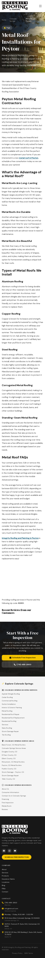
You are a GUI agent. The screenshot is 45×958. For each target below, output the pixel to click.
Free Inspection (8, 803)
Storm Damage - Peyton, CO (13, 772)
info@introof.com (11, 909)
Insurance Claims (8, 879)
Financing (5, 799)
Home (4, 20)
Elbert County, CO (9, 758)
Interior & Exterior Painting (12, 708)
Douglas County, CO (9, 752)
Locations (5, 882)
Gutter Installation (9, 704)
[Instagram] (9, 851)
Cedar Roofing (7, 697)
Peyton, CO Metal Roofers (12, 765)
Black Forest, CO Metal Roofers (14, 745)
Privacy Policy (17, 953)
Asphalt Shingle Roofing (11, 694)
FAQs (4, 889)
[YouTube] (15, 851)
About (4, 869)
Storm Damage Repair (10, 731)
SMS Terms (28, 953)
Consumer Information (10, 792)
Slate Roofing (7, 728)
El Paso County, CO (9, 755)
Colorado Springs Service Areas (14, 748)
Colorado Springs (13, 20)
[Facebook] (4, 851)
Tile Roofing (6, 735)
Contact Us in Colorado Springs (14, 796)
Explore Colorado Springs (19, 683)
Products (5, 876)
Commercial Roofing (9, 701)
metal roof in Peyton (28, 158)
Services (5, 725)
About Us (5, 789)
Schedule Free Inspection (24, 657)
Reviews (5, 809)
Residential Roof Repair (10, 714)
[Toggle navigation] (40, 6)
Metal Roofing (7, 711)
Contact (5, 892)
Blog (3, 885)
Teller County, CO (8, 779)
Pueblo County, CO (9, 769)
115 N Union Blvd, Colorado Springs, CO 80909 (22, 918)
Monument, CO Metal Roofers (13, 762)
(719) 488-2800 (24, 664)
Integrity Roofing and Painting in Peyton (20, 538)
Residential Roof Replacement (13, 718)
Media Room (6, 806)
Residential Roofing (9, 721)
